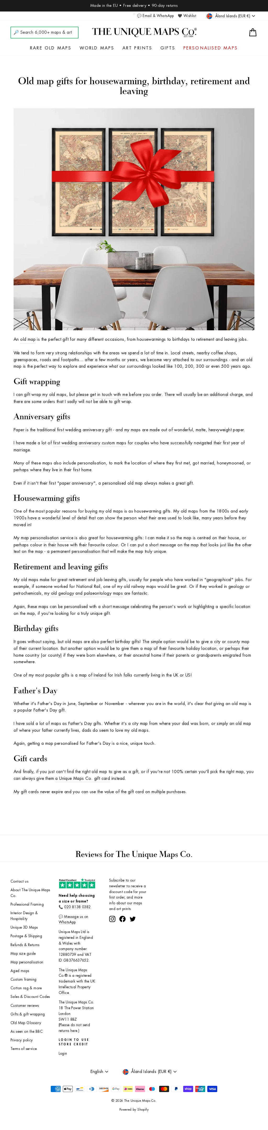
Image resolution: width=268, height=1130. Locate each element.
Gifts (168, 48)
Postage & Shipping (26, 936)
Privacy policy (21, 1040)
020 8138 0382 (77, 907)
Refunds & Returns (25, 945)
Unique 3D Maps (24, 927)
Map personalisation (26, 962)
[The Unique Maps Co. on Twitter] (133, 919)
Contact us (19, 881)
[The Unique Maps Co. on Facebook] (122, 919)
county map (238, 642)
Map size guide (23, 953)
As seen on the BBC (26, 1031)
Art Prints (137, 48)
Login (63, 1053)
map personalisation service (47, 538)
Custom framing (23, 979)
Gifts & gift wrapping (27, 1014)
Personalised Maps (210, 48)
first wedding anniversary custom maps (89, 443)
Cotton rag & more (26, 988)
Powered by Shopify (134, 1109)
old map (28, 339)
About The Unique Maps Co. (30, 893)
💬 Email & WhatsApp (155, 16)
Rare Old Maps (51, 48)
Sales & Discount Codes (30, 996)
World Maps (97, 48)
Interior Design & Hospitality (24, 916)
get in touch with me (109, 395)
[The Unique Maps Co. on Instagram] (112, 919)
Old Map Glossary (25, 1023)
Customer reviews (24, 1005)
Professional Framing (27, 904)
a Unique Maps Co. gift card (82, 778)
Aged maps (19, 971)
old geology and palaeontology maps (87, 593)
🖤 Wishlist (187, 16)
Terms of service (23, 1048)
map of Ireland (93, 675)
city (217, 642)
